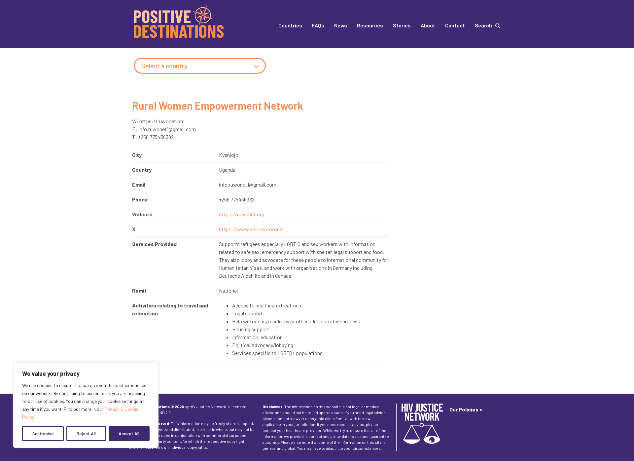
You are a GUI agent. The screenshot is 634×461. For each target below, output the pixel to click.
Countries (290, 25)
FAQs (318, 25)
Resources (370, 25)
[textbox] (200, 66)
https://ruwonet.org (241, 214)
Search (483, 25)
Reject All (86, 433)
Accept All (129, 433)
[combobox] (200, 66)
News (340, 25)
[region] (85, 405)
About (428, 25)
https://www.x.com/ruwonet (251, 229)
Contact (455, 25)
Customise (43, 433)
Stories (402, 25)
